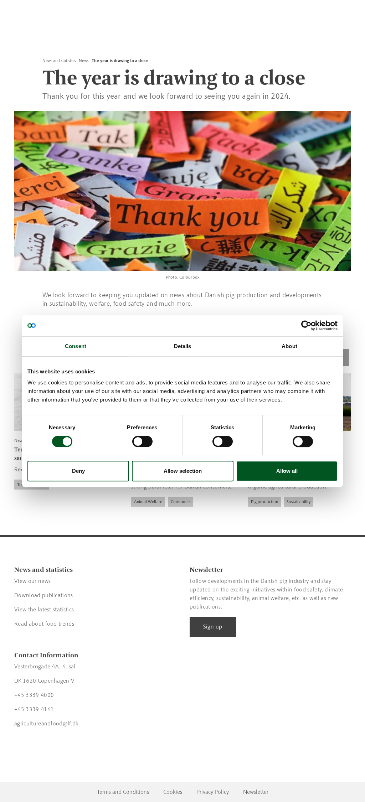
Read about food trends (44, 623)
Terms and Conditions (123, 791)
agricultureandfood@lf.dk (46, 723)
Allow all (287, 471)
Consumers (180, 501)
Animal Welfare (148, 501)
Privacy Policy (212, 791)
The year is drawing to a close (120, 60)
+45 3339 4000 (34, 695)
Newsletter (255, 791)
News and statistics (59, 60)
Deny (78, 471)
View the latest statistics (44, 609)
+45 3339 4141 (34, 709)
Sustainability (298, 501)
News (83, 60)
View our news (32, 581)
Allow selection (183, 471)
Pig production (264, 501)
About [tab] (289, 346)
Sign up (212, 626)
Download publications (43, 595)
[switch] (142, 441)
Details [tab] (182, 346)
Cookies (172, 791)
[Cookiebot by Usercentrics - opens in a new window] (306, 325)
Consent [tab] (75, 346)
